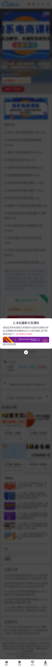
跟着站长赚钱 (25, 334)
